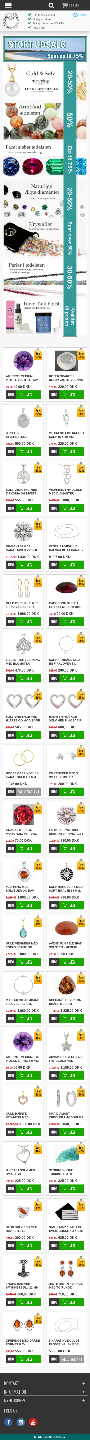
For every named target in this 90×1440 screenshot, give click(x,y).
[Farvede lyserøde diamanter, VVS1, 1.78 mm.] (54, 846)
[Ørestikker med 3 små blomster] (54, 789)
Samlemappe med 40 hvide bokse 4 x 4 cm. (66, 1229)
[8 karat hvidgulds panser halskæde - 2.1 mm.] (66, 1325)
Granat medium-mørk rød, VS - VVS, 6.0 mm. (21, 832)
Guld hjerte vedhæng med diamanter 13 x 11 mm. (20, 1115)
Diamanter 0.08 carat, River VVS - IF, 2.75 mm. (22, 548)
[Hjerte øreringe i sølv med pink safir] (54, 733)
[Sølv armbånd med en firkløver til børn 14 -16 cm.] (54, 676)
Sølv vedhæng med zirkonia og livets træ (21, 492)
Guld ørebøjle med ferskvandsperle (22, 605)
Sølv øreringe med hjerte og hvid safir (23, 718)
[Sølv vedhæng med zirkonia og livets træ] (11, 506)
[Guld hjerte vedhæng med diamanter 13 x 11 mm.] (11, 1130)
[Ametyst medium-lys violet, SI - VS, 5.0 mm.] (11, 1073)
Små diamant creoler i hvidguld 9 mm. (66, 1115)
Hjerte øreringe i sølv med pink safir (65, 718)
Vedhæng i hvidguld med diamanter (65, 491)
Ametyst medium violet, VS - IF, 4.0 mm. (22, 378)
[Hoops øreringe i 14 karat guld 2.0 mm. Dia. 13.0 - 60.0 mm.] (23, 757)
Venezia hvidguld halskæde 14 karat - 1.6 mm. (66, 548)
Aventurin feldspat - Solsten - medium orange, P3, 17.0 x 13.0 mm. (66, 945)
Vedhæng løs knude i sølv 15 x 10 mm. (66, 434)
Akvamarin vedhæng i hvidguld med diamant (66, 1059)
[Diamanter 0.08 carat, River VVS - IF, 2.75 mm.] (11, 562)
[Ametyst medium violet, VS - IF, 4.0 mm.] (11, 392)
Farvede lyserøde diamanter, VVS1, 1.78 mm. (66, 832)
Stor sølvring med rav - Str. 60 (21, 1229)
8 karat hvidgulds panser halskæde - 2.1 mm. (64, 1342)
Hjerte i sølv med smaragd (20, 1172)
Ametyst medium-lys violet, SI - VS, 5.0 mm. (23, 1058)
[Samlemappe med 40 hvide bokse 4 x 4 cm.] (54, 1243)
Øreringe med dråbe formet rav (23, 1342)
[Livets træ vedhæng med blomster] (11, 676)
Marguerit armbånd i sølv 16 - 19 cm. (22, 1002)
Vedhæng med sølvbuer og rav (20, 888)
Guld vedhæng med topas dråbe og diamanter (22, 945)
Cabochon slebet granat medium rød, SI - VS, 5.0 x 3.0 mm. (65, 605)
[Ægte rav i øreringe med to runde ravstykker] (54, 1300)
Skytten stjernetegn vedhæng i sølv (18, 435)
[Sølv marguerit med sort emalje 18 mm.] (54, 903)
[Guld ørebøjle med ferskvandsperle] (11, 619)
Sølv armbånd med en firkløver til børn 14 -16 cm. (64, 662)
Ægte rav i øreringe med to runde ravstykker (66, 1286)
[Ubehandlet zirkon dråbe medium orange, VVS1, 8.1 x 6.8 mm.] (54, 1016)
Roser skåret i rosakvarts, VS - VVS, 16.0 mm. (66, 378)
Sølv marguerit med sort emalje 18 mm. (66, 888)
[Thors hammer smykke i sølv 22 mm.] (11, 1300)
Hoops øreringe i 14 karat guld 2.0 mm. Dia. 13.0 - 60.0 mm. (22, 775)
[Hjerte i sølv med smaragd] (11, 1186)
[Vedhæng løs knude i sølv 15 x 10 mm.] (54, 449)
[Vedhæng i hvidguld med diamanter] (54, 506)
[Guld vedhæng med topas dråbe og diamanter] (11, 959)
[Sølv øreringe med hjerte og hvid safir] (11, 733)
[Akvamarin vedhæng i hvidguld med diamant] (54, 1073)
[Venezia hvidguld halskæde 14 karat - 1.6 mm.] (66, 530)
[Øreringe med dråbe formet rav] (11, 1357)
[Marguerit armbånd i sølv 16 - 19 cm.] (11, 1016)
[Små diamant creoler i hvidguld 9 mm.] (54, 1130)
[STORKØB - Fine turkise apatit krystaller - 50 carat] (54, 1186)
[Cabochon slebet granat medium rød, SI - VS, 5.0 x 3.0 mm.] (54, 619)
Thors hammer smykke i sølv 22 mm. (22, 1285)
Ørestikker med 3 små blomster (63, 775)
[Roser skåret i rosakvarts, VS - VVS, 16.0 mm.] (54, 392)
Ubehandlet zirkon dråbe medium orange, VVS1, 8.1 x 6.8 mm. (65, 1002)
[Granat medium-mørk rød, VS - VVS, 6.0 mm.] (11, 846)
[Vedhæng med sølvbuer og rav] (11, 903)
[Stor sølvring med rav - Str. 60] (11, 1243)
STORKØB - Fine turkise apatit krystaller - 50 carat (61, 1172)
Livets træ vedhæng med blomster (23, 661)
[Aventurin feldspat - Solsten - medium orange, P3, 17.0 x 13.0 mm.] (54, 959)
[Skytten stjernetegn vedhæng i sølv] (11, 449)
